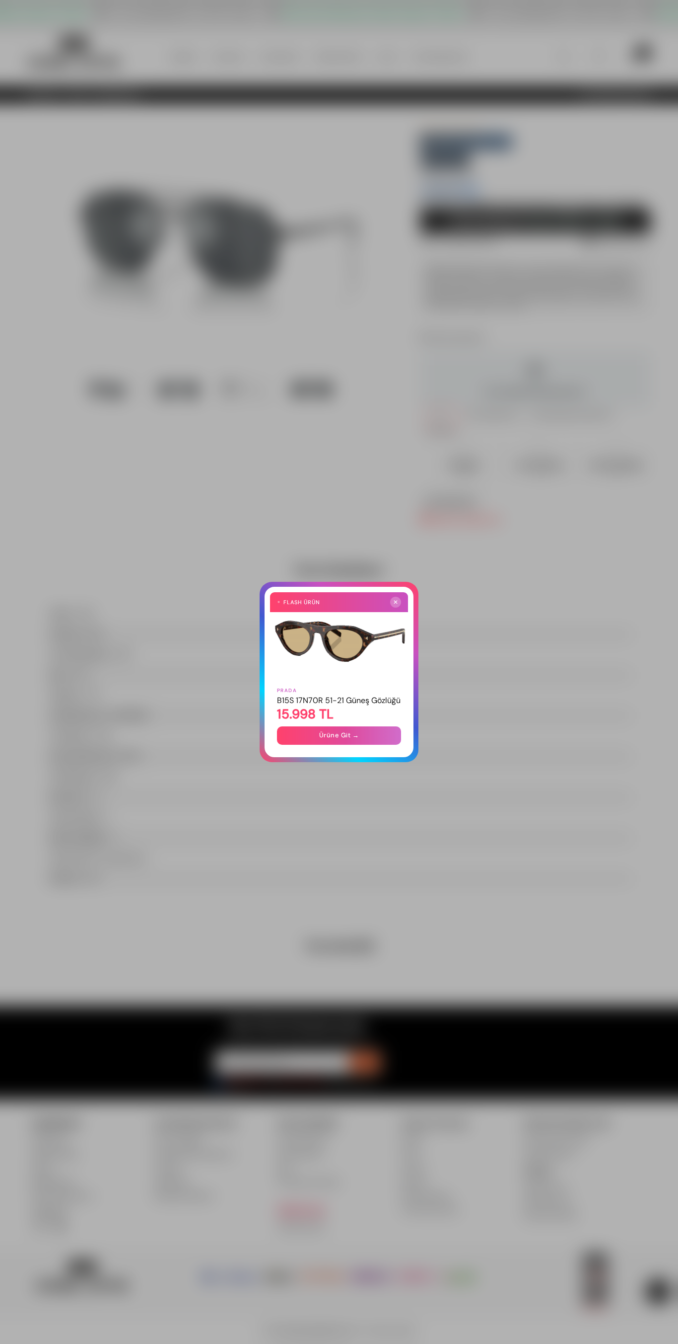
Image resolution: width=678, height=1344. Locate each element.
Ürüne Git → (339, 735)
